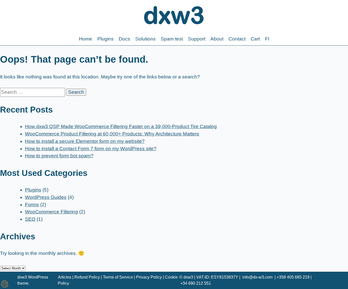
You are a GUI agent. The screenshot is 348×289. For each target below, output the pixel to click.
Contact (237, 39)
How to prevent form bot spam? (59, 155)
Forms (32, 204)
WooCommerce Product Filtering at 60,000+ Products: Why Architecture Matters (112, 133)
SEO (30, 219)
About (216, 39)
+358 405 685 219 (293, 277)
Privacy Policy (149, 277)
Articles (64, 277)
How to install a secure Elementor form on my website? (85, 141)
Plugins (105, 39)
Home (85, 39)
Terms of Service (118, 277)
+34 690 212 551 (195, 283)
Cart (255, 39)
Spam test (172, 39)
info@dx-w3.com (257, 277)
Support (196, 39)
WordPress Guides (45, 197)
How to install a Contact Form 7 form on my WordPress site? (90, 148)
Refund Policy (87, 277)
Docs (124, 39)
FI (267, 39)
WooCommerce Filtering (51, 211)
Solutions (145, 39)
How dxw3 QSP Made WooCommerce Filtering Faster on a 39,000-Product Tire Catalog (121, 126)
